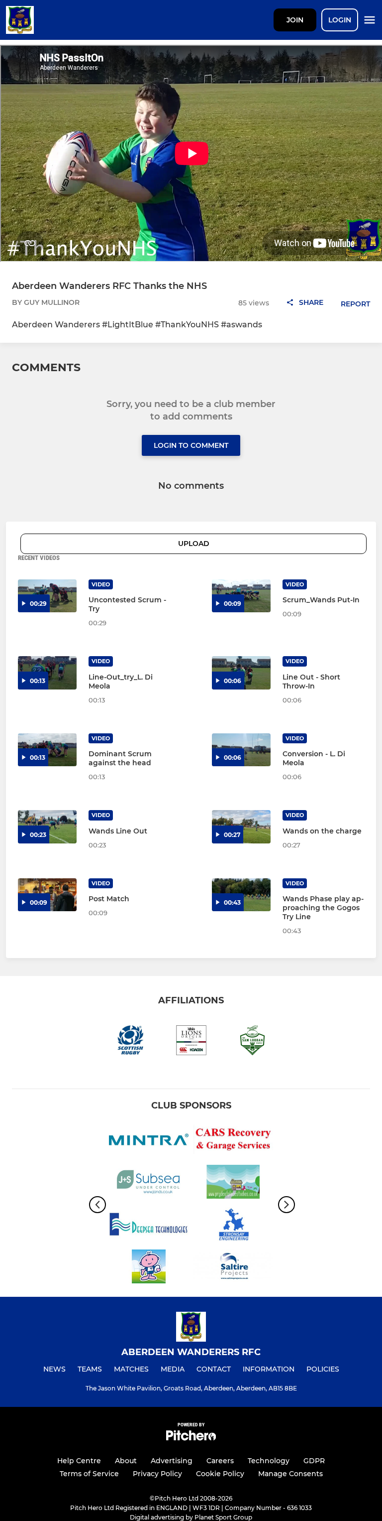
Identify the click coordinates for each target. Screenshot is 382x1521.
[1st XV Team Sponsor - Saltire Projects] (233, 1268)
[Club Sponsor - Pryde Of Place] (233, 1183)
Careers (220, 1460)
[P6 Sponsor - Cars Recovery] (233, 1141)
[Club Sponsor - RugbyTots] (149, 1268)
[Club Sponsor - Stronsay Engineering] (233, 1225)
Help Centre (79, 1460)
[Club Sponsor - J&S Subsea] (149, 1183)
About (126, 1460)
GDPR (314, 1460)
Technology (268, 1460)
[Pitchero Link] (191, 1438)
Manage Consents (290, 1473)
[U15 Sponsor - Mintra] (149, 1141)
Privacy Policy (157, 1473)
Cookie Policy (220, 1473)
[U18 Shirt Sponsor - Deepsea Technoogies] (149, 1225)
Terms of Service (89, 1473)
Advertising (171, 1460)
